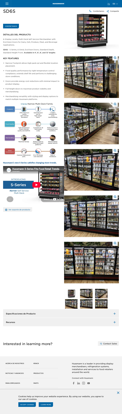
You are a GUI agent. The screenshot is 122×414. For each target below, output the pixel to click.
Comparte (114, 11)
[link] (59, 3)
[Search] (108, 3)
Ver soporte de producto (19, 209)
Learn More (46, 405)
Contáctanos (98, 11)
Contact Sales (110, 343)
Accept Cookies (27, 405)
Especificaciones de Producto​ (21, 313)
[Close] (118, 392)
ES (114, 3)
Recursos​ (10, 322)
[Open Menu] (7, 3)
